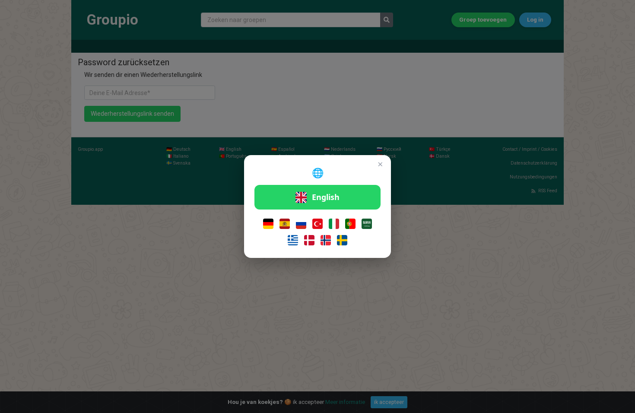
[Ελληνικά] (293, 240)
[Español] (284, 223)
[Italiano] (334, 223)
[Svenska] (342, 240)
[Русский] (301, 223)
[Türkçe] (317, 223)
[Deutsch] (268, 223)
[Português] (350, 223)
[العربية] (366, 223)
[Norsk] (325, 240)
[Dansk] (309, 240)
